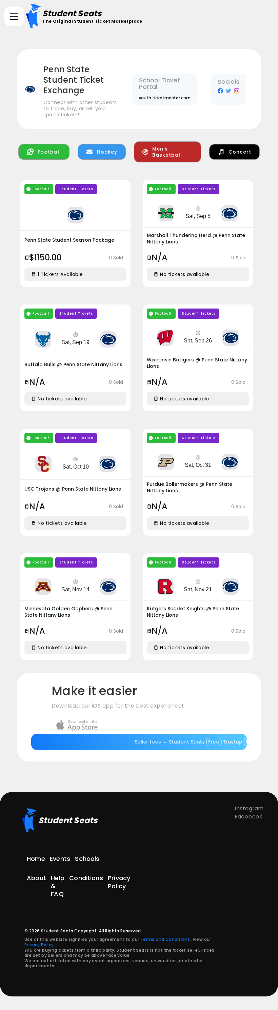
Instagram (249, 808)
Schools (87, 859)
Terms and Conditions (165, 939)
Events (60, 859)
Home (36, 859)
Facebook (248, 816)
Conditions (86, 878)
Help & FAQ (57, 886)
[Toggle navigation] (14, 16)
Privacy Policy (119, 882)
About (36, 878)
